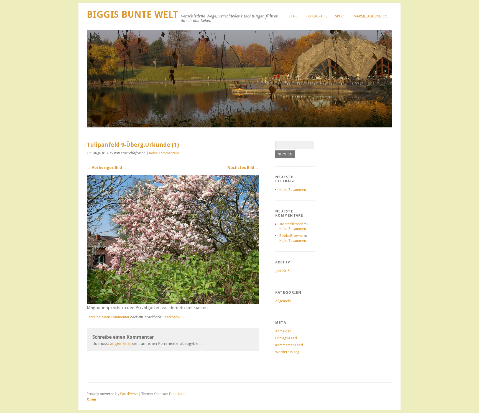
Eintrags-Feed (286, 338)
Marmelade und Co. (371, 16)
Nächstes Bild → (243, 167)
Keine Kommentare (164, 153)
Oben (91, 399)
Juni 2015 (282, 271)
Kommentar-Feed (289, 345)
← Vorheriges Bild (104, 167)
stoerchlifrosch (291, 224)
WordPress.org (287, 352)
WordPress (128, 394)
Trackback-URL (174, 317)
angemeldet (120, 343)
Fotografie (317, 16)
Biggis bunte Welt (132, 14)
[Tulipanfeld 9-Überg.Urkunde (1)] (173, 302)
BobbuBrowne (291, 236)
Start (294, 16)
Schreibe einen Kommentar (108, 317)
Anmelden (283, 331)
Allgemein (283, 301)
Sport (340, 16)
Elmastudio (178, 394)
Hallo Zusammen (292, 190)
